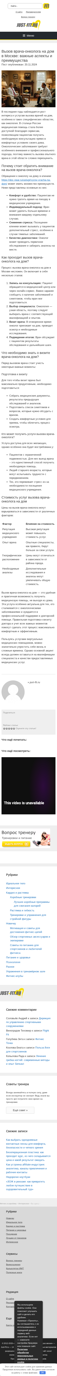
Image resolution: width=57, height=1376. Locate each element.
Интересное (13, 888)
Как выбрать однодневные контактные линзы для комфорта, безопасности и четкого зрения (26, 1143)
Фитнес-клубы (14, 976)
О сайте (19, 12)
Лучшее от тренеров (16, 1238)
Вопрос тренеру (28, 17)
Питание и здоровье (18, 957)
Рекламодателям (33, 12)
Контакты (10, 1306)
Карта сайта (12, 1325)
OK (42, 1372)
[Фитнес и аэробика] (29, 24)
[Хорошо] (11, 728)
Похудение (11, 1234)
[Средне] (9, 728)
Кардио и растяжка (17, 892)
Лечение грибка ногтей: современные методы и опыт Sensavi (28, 1060)
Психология (13, 962)
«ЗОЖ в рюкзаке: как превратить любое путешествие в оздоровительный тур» (25, 1185)
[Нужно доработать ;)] (4, 728)
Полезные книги (14, 1272)
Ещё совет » (20, 1110)
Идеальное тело (15, 883)
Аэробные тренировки (23, 897)
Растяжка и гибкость (22, 910)
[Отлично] (14, 728)
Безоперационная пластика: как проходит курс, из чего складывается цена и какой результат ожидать (28, 1156)
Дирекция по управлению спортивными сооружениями (28, 1022)
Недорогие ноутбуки (18, 1177)
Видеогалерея (13, 1264)
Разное (10, 966)
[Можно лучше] (6, 728)
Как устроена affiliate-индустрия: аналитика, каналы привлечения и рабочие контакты (26, 1168)
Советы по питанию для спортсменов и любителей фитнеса (26, 949)
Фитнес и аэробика (8, 1204)
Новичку (11, 923)
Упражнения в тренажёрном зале (25, 971)
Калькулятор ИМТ (15, 1268)
